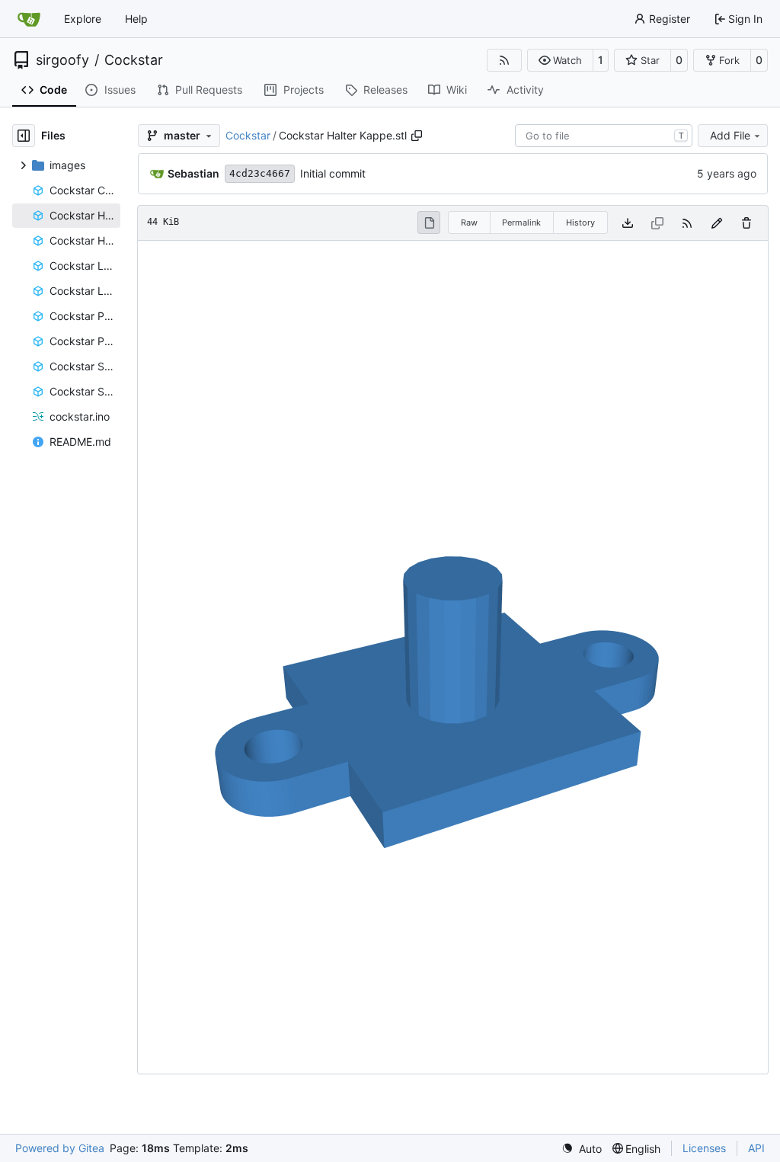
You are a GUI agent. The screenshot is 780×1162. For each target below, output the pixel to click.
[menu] (581, 1148)
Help (136, 18)
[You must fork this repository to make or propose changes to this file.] (717, 222)
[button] (560, 60)
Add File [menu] (730, 135)
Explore (82, 18)
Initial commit (333, 173)
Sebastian (193, 173)
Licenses (704, 1147)
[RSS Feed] (504, 60)
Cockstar (133, 60)
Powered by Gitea (59, 1147)
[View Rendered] (428, 222)
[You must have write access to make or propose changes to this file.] (746, 222)
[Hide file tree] (23, 135)
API (756, 1147)
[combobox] (603, 135)
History (580, 222)
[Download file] (627, 222)
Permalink (521, 222)
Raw (469, 222)
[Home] (29, 19)
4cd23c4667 (259, 173)
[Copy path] (416, 135)
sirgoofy (62, 60)
